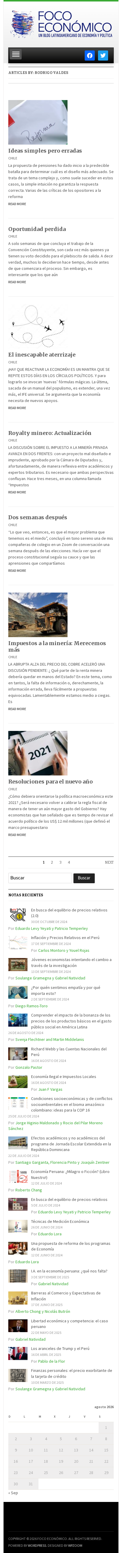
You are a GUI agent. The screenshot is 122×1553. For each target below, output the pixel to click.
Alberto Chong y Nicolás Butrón (42, 1311)
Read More (17, 204)
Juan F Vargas (50, 1089)
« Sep (13, 1492)
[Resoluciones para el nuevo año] (38, 753)
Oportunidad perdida (37, 229)
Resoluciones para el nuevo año (50, 781)
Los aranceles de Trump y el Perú (60, 1348)
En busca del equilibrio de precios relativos (69, 1199)
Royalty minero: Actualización (50, 433)
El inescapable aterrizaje (42, 354)
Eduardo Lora (50, 1234)
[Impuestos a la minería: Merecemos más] (38, 614)
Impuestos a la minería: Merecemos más (57, 646)
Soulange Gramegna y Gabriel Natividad (50, 978)
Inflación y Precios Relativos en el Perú (65, 937)
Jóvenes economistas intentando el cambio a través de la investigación (71, 962)
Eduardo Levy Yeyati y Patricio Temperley (51, 928)
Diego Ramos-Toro (31, 1006)
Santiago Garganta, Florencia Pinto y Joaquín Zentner (62, 1162)
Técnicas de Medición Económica (60, 1221)
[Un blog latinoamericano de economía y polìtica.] (61, 23)
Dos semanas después (37, 517)
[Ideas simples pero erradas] (38, 121)
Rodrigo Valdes (51, 73)
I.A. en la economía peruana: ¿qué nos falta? (69, 1271)
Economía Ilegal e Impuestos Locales (63, 1076)
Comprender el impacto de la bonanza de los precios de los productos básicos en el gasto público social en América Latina (71, 1020)
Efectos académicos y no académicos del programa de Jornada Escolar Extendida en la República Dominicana (71, 1143)
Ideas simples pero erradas (45, 150)
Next (109, 862)
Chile (12, 158)
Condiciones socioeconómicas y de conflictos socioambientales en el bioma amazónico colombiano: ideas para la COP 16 (72, 1104)
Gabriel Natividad (53, 1283)
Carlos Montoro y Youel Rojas (63, 950)
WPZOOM (75, 1545)
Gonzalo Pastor (28, 1067)
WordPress (37, 1545)
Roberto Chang (28, 1190)
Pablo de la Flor (51, 1361)
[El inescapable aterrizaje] (38, 326)
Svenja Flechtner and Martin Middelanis (49, 1039)
